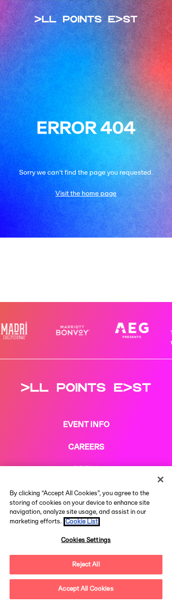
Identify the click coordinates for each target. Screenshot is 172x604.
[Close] (160, 479)
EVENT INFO (86, 425)
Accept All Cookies (85, 589)
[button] (148, 182)
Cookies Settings (86, 540)
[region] (86, 535)
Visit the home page (86, 194)
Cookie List (81, 521)
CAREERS (86, 447)
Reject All (85, 564)
